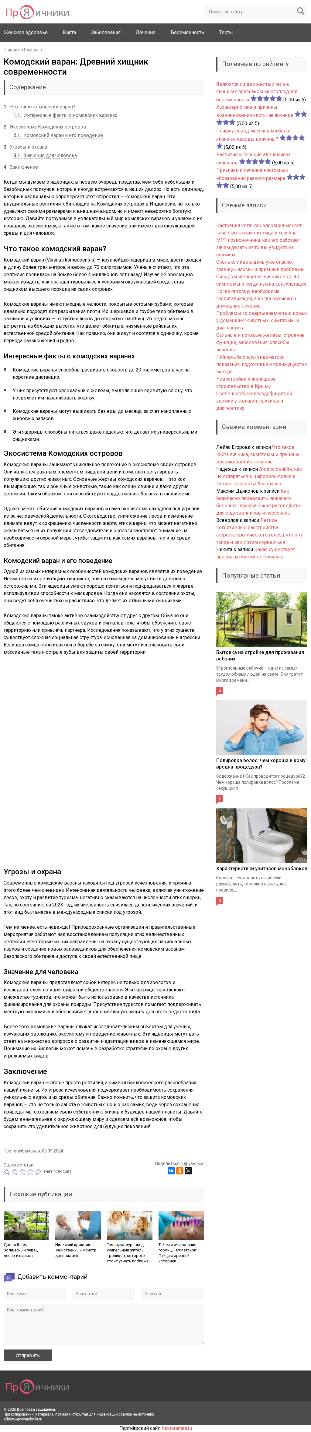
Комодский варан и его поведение (58, 135)
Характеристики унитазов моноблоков (261, 868)
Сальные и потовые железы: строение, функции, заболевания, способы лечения (261, 342)
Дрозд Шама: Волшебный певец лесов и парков (21, 1250)
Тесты (226, 32)
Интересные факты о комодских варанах (65, 115)
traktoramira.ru (177, 1428)
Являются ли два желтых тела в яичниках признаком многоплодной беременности (256, 92)
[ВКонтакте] (171, 1170)
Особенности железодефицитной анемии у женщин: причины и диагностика (254, 401)
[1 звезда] (8, 1172)
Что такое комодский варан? (39, 107)
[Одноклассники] (179, 1170)
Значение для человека (45, 155)
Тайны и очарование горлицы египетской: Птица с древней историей (178, 1252)
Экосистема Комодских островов (45, 127)
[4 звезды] (31, 1172)
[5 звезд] (39, 1172)
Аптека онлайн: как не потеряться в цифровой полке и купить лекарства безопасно (259, 476)
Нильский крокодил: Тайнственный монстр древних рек (76, 1250)
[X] (188, 1170)
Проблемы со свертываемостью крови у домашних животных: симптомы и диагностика (261, 320)
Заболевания (106, 32)
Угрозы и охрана (25, 147)
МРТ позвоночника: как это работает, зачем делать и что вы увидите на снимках (258, 247)
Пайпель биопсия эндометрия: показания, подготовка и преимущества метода (261, 364)
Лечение (146, 32)
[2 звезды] (15, 1172)
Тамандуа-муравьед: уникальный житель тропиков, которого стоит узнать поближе (128, 1252)
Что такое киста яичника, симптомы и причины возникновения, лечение (257, 454)
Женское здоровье (26, 32)
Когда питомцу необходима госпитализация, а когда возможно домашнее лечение (256, 298)
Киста (69, 32)
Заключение (21, 167)
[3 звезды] (23, 1172)
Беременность (187, 32)
